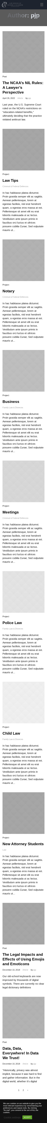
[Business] (23, 371)
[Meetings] (23, 481)
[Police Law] (23, 592)
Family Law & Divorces (13, 408)
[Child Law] (23, 702)
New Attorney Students (23, 844)
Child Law (11, 733)
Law (4, 850)
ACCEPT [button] (27, 1117)
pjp (29, 98)
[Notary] (23, 260)
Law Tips (10, 180)
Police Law (12, 623)
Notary (9, 291)
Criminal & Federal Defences (15, 186)
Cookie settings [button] (12, 1117)
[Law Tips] (23, 149)
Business (11, 402)
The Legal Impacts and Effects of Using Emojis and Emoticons (23, 959)
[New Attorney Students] (23, 813)
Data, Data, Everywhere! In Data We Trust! (21, 1053)
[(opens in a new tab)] (23, 52)
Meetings (11, 512)
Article (20, 98)
